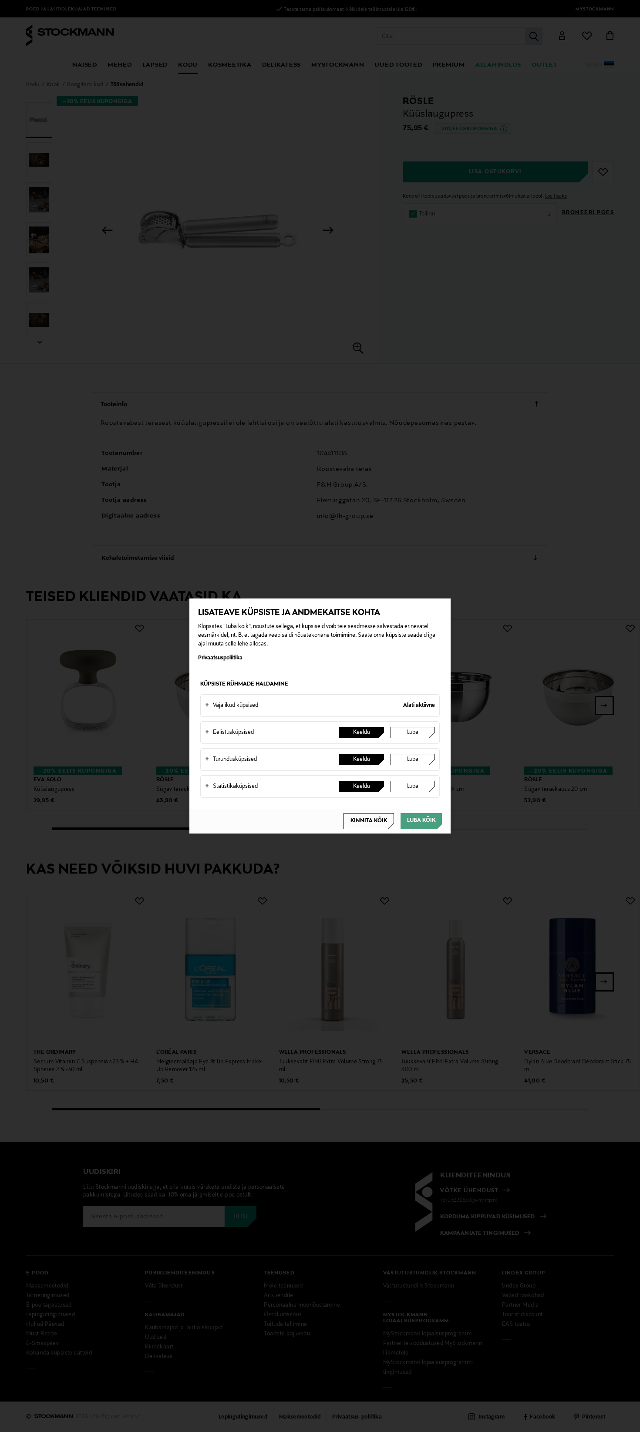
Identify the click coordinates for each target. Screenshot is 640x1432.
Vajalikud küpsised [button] (231, 705)
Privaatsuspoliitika (220, 658)
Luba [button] (412, 732)
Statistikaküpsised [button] (231, 786)
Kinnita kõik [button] (368, 821)
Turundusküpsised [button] (231, 759)
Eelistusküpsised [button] (229, 732)
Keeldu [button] (361, 732)
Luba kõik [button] (421, 820)
